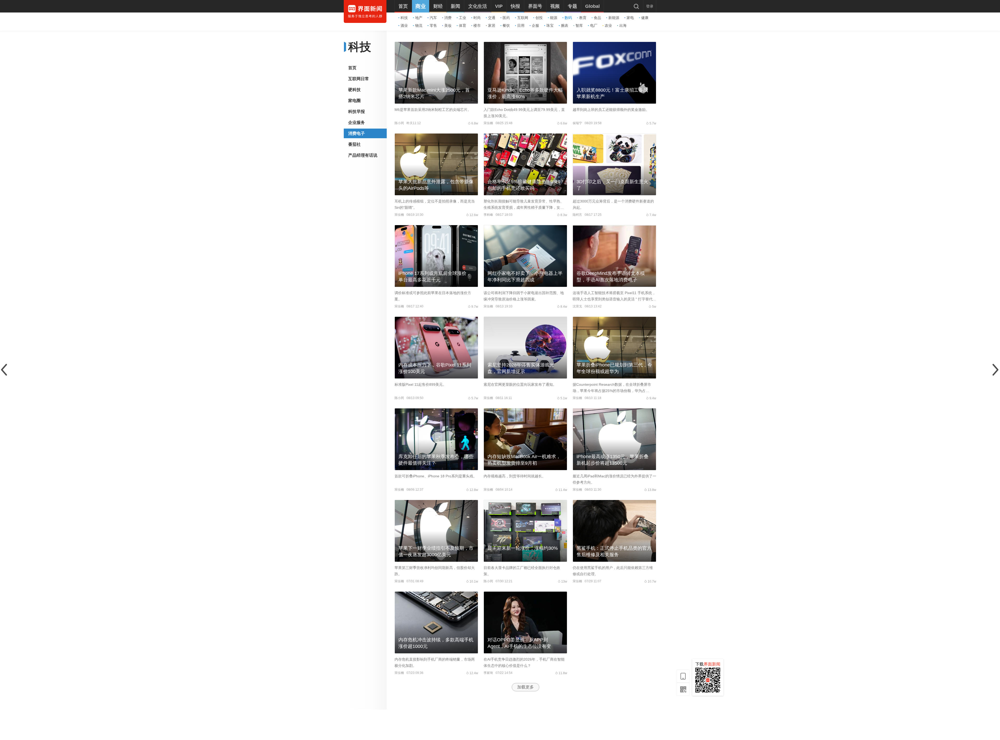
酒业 (404, 25)
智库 (579, 25)
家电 (630, 18)
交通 (491, 18)
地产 (418, 18)
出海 (623, 25)
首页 (352, 68)
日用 (520, 25)
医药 (506, 18)
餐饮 (506, 25)
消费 (448, 18)
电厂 (593, 25)
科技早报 (356, 111)
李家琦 (488, 673)
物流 (418, 25)
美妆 (448, 25)
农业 (608, 25)
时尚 (477, 18)
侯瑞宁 (577, 123)
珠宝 (550, 25)
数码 (568, 18)
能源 (553, 18)
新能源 (613, 18)
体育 (462, 25)
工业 (462, 18)
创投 (539, 18)
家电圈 (354, 100)
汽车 (433, 18)
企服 (535, 25)
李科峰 (488, 215)
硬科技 (354, 89)
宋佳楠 (488, 123)
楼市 (477, 25)
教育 (582, 18)
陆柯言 (577, 215)
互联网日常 (358, 79)
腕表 (564, 25)
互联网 (522, 18)
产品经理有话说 (362, 155)
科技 (404, 18)
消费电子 (356, 133)
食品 (597, 18)
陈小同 (399, 123)
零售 (433, 25)
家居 (491, 25)
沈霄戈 (577, 306)
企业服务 (356, 122)
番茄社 (354, 144)
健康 (644, 18)
